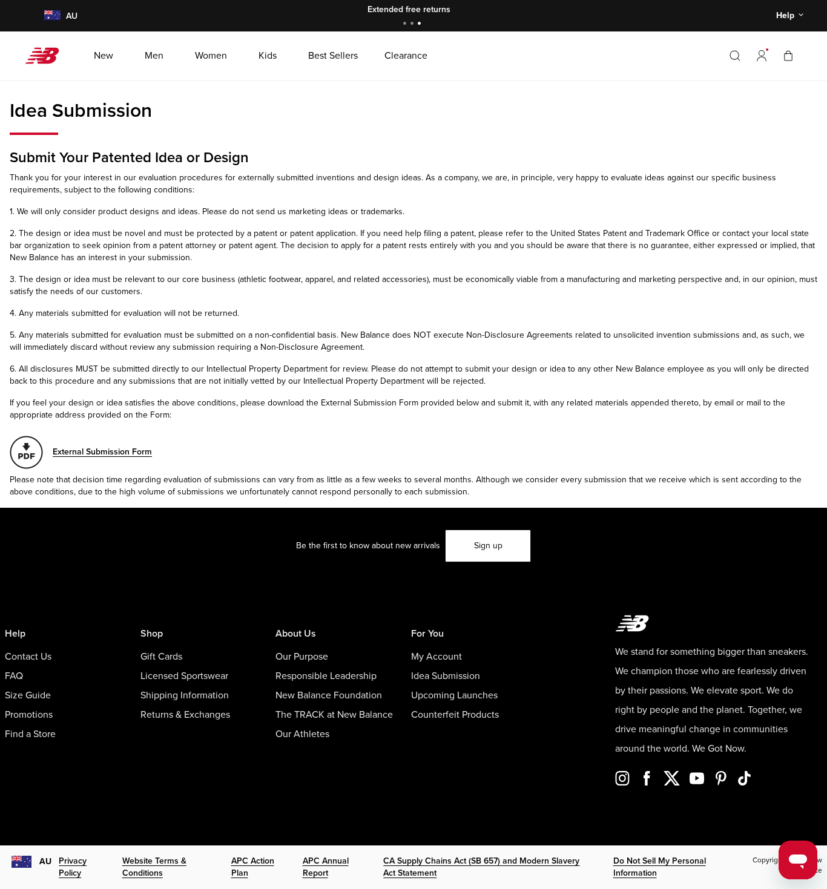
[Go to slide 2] (413, 24)
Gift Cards (161, 657)
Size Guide (28, 695)
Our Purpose (301, 657)
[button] (761, 55)
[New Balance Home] (47, 55)
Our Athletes (302, 734)
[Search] (735, 55)
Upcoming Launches (454, 695)
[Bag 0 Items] (788, 55)
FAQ (14, 676)
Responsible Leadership (326, 676)
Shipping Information (184, 695)
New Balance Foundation (328, 695)
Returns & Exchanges (185, 715)
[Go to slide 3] (420, 24)
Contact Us (28, 657)
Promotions (29, 715)
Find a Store (30, 734)
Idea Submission (445, 676)
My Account (436, 657)
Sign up (488, 545)
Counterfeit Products (455, 715)
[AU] (52, 16)
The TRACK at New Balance (334, 715)
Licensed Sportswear (184, 676)
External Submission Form (102, 452)
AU (45, 861)
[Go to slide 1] (406, 24)
